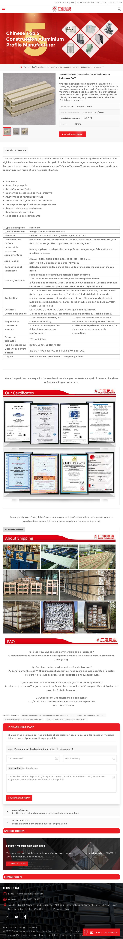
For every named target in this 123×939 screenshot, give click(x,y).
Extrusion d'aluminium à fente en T (90, 715)
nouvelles (33, 927)
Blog (22, 927)
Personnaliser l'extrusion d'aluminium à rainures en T (43, 749)
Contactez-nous (17, 864)
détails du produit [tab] (15, 150)
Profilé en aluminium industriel (44, 67)
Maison (26, 67)
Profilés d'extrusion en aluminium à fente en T (23, 719)
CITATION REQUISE (64, 2)
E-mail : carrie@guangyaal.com (26, 893)
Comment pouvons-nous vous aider (25, 846)
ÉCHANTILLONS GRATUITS (91, 2)
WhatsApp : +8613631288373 (24, 899)
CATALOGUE (115, 2)
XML (56, 935)
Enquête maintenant (73, 134)
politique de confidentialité (77, 935)
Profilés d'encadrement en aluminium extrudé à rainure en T (47, 715)
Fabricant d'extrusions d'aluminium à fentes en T (67, 719)
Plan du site (9, 927)
